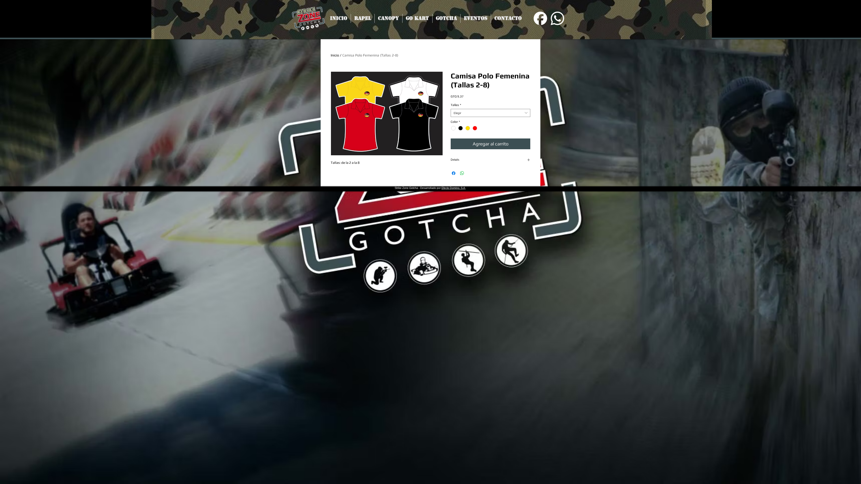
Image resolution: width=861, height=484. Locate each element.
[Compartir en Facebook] (453, 173)
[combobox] (490, 113)
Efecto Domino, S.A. (453, 188)
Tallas (456, 105)
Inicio (335, 55)
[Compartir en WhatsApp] (462, 173)
